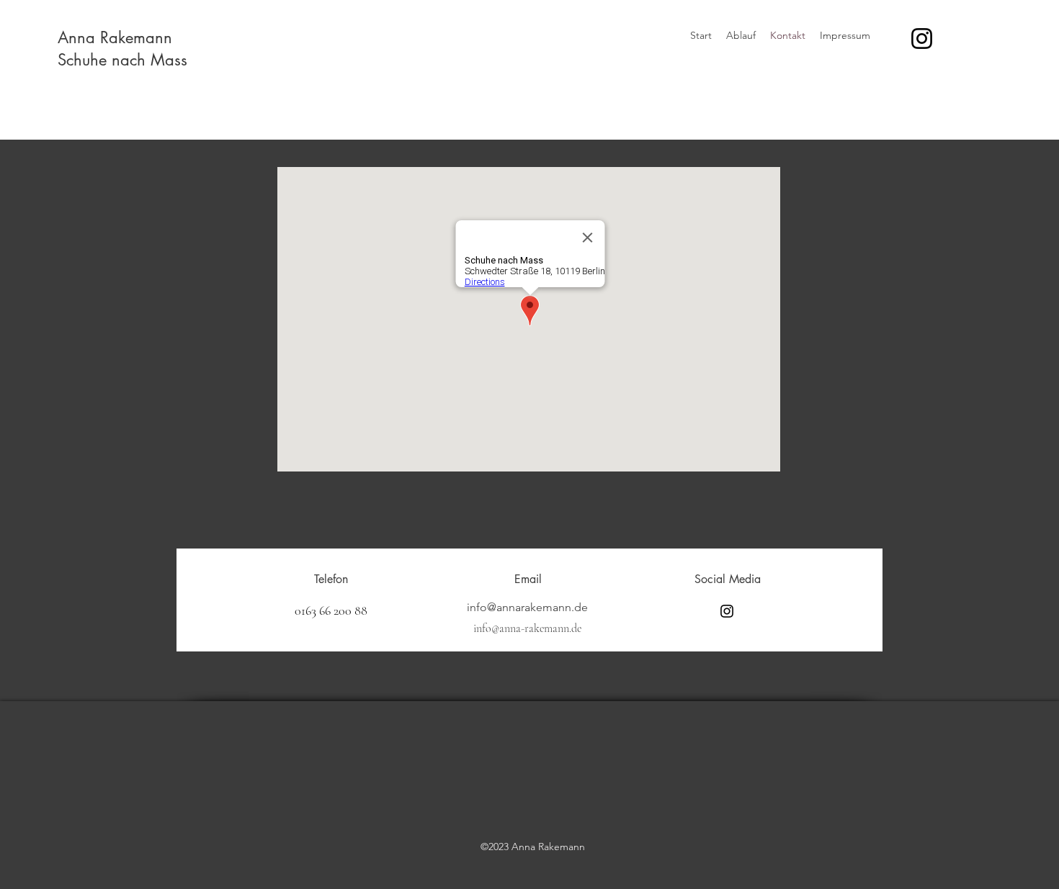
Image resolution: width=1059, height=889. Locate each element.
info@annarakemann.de (527, 607)
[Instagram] (922, 38)
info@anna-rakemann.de (527, 628)
